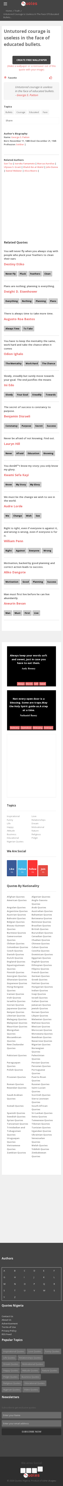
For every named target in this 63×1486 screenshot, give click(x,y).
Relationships (39, 819)
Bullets (9, 112)
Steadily (36, 394)
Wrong (47, 550)
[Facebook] (23, 1470)
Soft (36, 683)
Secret (39, 425)
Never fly (11, 273)
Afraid (20, 453)
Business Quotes (30, 1376)
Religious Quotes (12, 1383)
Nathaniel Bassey (28, 715)
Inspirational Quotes (13, 1351)
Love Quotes (34, 1351)
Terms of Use (9, 1327)
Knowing (48, 453)
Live (36, 612)
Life (9, 823)
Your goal (22, 394)
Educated (34, 112)
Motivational (38, 827)
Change (17, 515)
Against (20, 550)
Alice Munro (30, 170)
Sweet (42, 683)
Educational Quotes (35, 1383)
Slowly (9, 394)
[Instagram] (34, 1470)
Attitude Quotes (30, 1370)
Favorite (12, 77)
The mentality (14, 363)
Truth (17, 10)
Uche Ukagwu (49, 1480)
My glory (35, 484)
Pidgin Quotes (10, 1376)
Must (17, 612)
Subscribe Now (31, 1431)
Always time (12, 328)
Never (9, 453)
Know (9, 484)
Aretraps (48, 727)
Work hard (32, 363)
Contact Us (7, 1316)
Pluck (23, 273)
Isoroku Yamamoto (25, 163)
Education (33, 453)
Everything (12, 301)
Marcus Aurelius (45, 163)
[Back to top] (52, 1465)
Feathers (35, 273)
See (38, 515)
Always (21, 683)
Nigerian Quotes (15, 841)
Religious (36, 834)
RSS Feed (7, 1334)
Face (45, 112)
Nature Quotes (49, 1370)
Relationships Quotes (30, 1357)
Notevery (14, 727)
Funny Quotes (52, 1351)
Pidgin (35, 837)
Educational (13, 837)
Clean (47, 273)
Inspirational (13, 816)
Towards (51, 394)
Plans (53, 301)
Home (9, 10)
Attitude (11, 830)
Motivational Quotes (32, 1364)
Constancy (11, 425)
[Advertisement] (31, 205)
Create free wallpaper (31, 60)
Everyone (34, 550)
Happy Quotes (10, 1370)
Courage (20, 112)
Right (9, 550)
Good (26, 581)
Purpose (26, 425)
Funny (10, 819)
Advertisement (10, 1323)
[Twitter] (28, 1470)
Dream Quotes (10, 1364)
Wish (29, 515)
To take (28, 328)
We (7, 515)
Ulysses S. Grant (12, 167)
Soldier (20, 144)
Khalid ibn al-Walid (33, 167)
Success (51, 425)
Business (11, 834)
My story (21, 484)
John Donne (52, 167)
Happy (10, 827)
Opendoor (26, 727)
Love (34, 816)
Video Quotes (31, 1389)
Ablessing (37, 727)
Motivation (12, 581)
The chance (48, 363)
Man (8, 612)
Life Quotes (9, 1357)
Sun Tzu (8, 163)
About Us (6, 1319)
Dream (35, 823)
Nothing (27, 301)
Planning (41, 301)
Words (29, 683)
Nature (35, 830)
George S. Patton (27, 95)
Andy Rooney (28, 668)
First (27, 612)
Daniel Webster (14, 170)
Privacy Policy (9, 1330)
